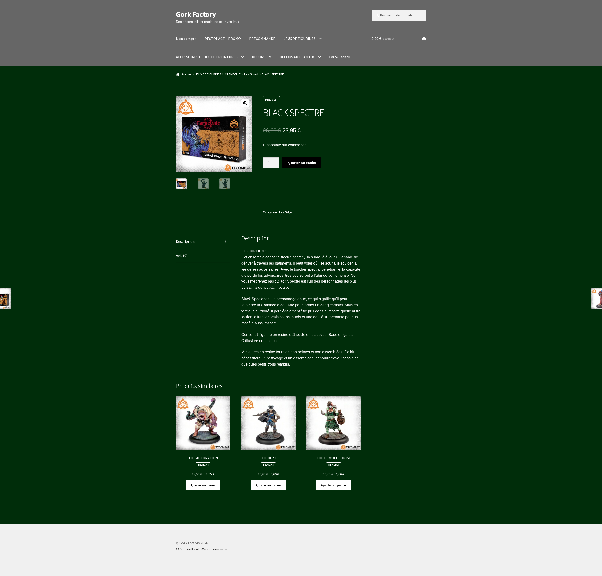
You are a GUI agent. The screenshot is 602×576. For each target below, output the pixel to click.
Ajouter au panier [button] (203, 485)
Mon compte (186, 38)
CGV (179, 549)
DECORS (258, 56)
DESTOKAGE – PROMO (223, 38)
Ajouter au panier (302, 162)
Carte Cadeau (339, 56)
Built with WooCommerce (206, 549)
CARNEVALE (233, 74)
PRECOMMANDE (262, 38)
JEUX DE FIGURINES (300, 38)
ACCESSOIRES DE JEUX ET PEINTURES (207, 56)
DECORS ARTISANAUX (297, 56)
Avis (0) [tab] (181, 255)
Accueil (187, 74)
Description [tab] (185, 241)
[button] (245, 103)
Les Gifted (251, 74)
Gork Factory (196, 14)
